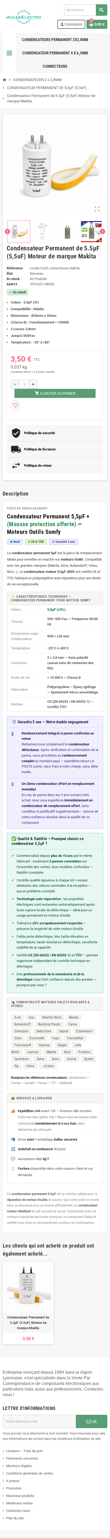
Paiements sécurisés (22, 1458)
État (10, 273)
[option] (28, 1303)
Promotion (14, 1488)
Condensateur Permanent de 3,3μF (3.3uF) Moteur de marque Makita (28, 1323)
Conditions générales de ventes (29, 1473)
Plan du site (15, 1518)
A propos (12, 1481)
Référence (15, 268)
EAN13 (12, 284)
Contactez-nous (18, 1511)
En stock (13, 279)
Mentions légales (19, 1466)
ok (94, 1421)
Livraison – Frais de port (24, 1451)
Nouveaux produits (20, 1496)
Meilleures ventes (19, 1503)
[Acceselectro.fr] (24, 16)
